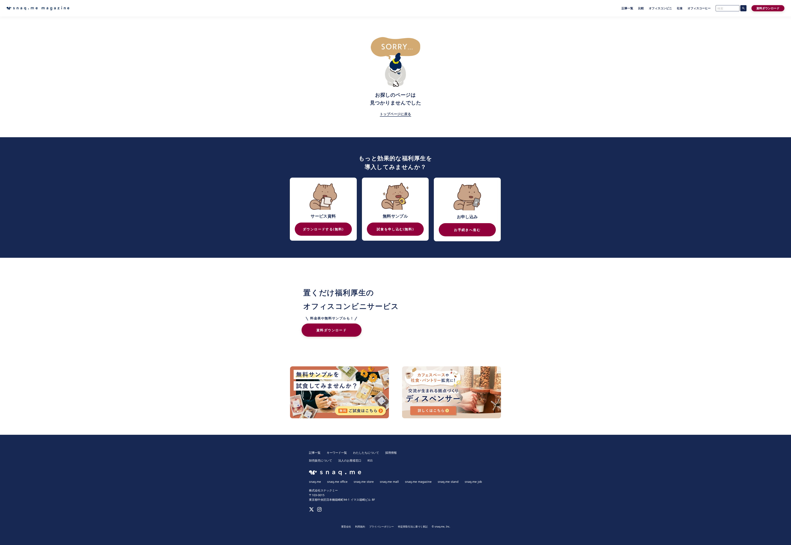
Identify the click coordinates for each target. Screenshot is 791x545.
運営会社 (346, 526)
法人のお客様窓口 (349, 460)
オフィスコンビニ (660, 8)
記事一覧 (627, 8)
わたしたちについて (366, 452)
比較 (641, 8)
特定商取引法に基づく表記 (413, 526)
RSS (370, 460)
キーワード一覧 (337, 452)
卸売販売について (320, 460)
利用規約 (360, 526)
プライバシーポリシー (381, 526)
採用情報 (391, 452)
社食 (680, 8)
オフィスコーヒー (699, 8)
